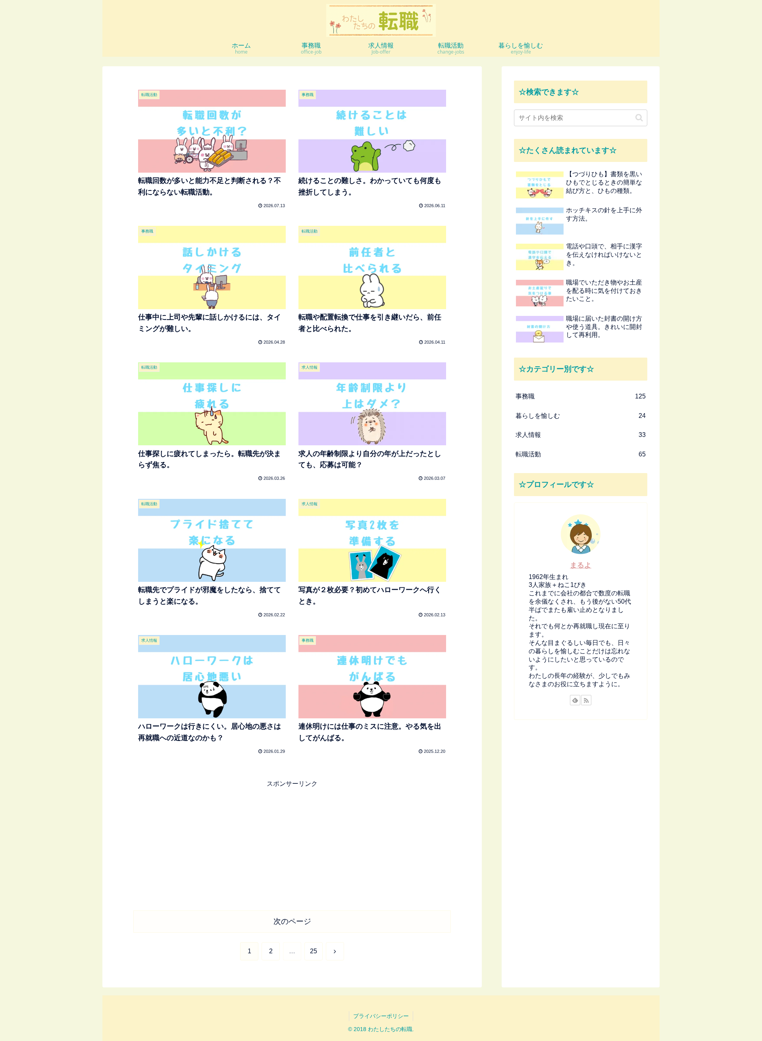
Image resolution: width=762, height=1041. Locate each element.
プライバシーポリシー (381, 1016)
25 (313, 951)
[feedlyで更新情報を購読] (575, 700)
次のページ (292, 921)
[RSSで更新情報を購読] (586, 700)
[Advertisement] (292, 845)
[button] (639, 117)
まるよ (580, 565)
